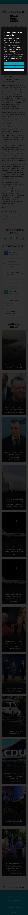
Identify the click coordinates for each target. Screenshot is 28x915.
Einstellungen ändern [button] (14, 70)
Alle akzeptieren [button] (14, 64)
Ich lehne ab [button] (14, 67)
